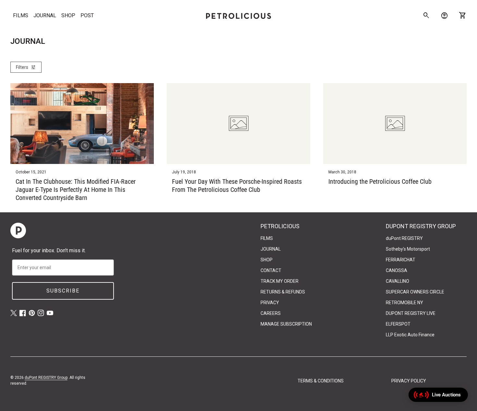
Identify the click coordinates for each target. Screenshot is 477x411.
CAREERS (271, 313)
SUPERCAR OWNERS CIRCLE (415, 291)
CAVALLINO (397, 281)
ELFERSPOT (398, 324)
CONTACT (271, 270)
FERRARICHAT (400, 259)
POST (87, 15)
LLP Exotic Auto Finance (410, 334)
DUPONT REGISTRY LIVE (410, 313)
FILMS (20, 15)
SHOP (68, 15)
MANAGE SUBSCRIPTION (286, 324)
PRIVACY (270, 302)
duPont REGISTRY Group (46, 377)
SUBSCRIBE (63, 291)
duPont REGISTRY (404, 238)
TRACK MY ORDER (280, 281)
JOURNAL (44, 15)
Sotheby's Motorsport (408, 249)
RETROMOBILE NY (404, 302)
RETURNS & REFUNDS (283, 291)
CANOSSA (396, 270)
